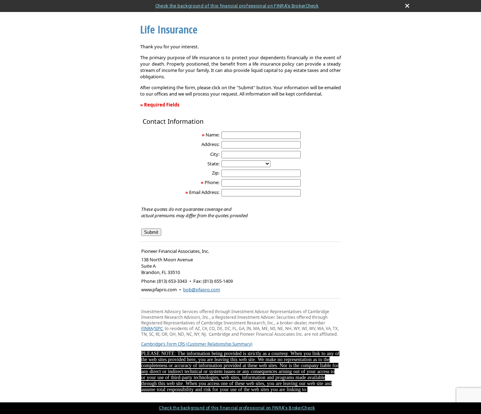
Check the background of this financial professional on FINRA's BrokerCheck (237, 5)
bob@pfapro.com (201, 289)
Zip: (215, 173)
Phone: (212, 182)
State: (213, 163)
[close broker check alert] (407, 6)
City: (214, 154)
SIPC (158, 328)
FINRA (147, 328)
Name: (212, 135)
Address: (210, 144)
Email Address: (204, 192)
